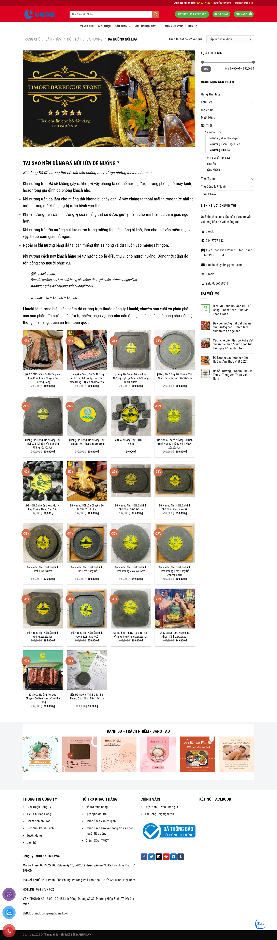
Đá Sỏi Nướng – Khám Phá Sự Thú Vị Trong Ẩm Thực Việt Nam (232, 375)
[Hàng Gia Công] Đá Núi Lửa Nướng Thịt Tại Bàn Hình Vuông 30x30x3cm (131, 378)
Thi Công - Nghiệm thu (159, 814)
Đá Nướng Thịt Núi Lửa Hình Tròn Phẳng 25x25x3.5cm (131, 569)
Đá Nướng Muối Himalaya (223, 138)
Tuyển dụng (34, 835)
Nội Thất (74, 39)
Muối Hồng (208, 118)
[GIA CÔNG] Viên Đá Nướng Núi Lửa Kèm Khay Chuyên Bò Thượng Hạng (42, 378)
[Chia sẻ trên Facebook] (144, 856)
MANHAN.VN (83, 934)
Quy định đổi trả (96, 814)
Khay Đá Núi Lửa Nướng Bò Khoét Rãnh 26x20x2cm (174, 634)
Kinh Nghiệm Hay (145, 26)
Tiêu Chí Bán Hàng (39, 814)
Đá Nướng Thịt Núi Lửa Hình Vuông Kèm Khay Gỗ (87, 634)
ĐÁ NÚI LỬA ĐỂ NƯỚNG (91, 163)
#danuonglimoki (80, 286)
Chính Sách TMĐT (97, 841)
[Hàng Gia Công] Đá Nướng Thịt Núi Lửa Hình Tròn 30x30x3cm (174, 376)
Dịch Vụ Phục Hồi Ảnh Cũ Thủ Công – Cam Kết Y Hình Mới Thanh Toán (232, 310)
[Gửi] (155, 14)
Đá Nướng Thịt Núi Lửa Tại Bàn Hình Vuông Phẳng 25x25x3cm (130, 634)
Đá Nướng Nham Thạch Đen (224, 144)
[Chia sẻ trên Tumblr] (180, 856)
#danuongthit (41, 286)
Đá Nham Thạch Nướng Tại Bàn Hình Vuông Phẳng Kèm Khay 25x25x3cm (175, 443)
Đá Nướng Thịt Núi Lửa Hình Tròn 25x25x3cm (43, 569)
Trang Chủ (86, 26)
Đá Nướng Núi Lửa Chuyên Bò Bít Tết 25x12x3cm (87, 507)
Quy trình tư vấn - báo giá (161, 807)
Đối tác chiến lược (38, 821)
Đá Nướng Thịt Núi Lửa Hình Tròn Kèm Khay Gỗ (87, 569)
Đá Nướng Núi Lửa (219, 150)
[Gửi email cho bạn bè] (159, 856)
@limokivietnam (43, 273)
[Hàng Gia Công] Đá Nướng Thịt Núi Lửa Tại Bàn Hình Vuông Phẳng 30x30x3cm (42, 443)
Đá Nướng (94, 39)
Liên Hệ (192, 26)
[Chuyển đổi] (252, 102)
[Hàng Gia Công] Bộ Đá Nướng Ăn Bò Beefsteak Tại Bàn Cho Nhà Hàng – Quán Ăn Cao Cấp (87, 378)
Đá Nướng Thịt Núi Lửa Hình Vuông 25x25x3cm (43, 634)
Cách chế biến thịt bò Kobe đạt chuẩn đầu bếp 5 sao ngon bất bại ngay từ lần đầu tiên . (233, 344)
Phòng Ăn (210, 164)
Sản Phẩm (121, 26)
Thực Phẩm (208, 194)
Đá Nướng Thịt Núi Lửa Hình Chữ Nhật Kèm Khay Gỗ (175, 507)
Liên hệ (32, 843)
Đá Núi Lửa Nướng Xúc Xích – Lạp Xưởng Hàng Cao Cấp (43, 507)
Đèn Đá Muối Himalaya (218, 158)
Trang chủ (31, 39)
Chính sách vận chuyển (101, 821)
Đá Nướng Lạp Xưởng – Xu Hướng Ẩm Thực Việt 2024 (230, 359)
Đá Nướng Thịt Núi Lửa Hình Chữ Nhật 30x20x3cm (131, 507)
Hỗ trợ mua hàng (97, 807)
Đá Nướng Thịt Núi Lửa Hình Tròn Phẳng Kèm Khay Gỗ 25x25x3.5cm (175, 571)
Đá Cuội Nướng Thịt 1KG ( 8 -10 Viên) (131, 442)
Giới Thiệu (104, 26)
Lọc (206, 68)
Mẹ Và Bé (207, 110)
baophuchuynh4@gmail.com (224, 265)
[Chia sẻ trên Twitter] (151, 856)
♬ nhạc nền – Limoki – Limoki (54, 297)
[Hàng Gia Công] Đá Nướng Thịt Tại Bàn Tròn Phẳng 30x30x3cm (87, 442)
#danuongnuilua (124, 279)
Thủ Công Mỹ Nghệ (213, 186)
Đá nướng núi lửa (62, 229)
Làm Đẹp (207, 102)
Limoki (210, 231)
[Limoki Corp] (43, 14)
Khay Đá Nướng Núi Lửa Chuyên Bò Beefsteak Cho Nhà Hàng (43, 698)
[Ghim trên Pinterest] (166, 856)
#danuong (59, 286)
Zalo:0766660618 (217, 283)
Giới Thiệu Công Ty (39, 807)
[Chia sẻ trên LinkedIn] (173, 856)
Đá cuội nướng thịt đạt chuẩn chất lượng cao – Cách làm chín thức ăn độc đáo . (232, 327)
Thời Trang (208, 179)
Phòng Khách (212, 169)
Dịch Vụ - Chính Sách (40, 828)
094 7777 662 (214, 241)
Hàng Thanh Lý (210, 94)
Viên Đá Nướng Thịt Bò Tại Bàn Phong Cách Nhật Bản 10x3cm (87, 696)
